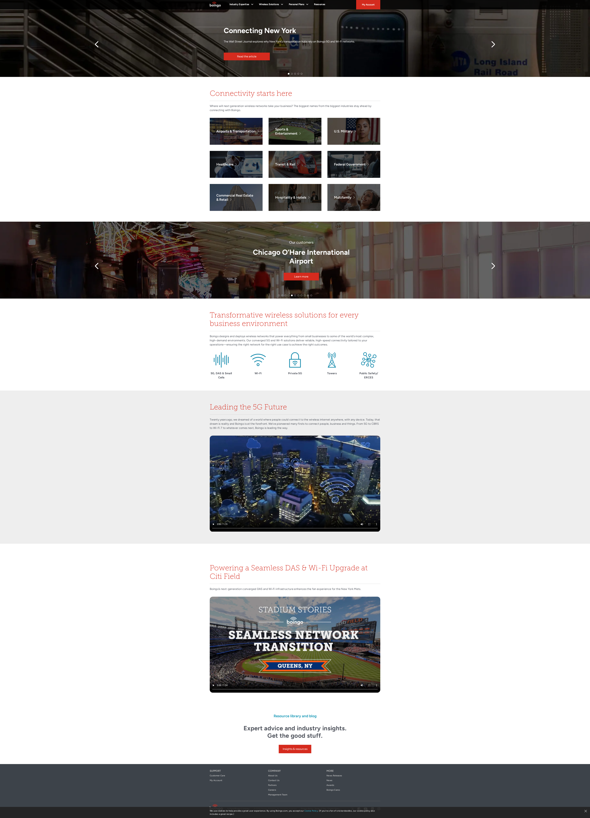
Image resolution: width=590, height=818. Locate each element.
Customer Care (217, 775)
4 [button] (298, 74)
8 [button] (301, 295)
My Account (368, 4)
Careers (272, 790)
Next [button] (493, 44)
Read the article (246, 56)
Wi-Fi (258, 373)
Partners (272, 785)
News (329, 780)
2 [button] (292, 74)
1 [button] (288, 74)
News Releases (334, 775)
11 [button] (311, 295)
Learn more (301, 276)
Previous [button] (96, 44)
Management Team (277, 794)
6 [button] (295, 295)
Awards (330, 785)
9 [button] (305, 295)
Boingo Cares (333, 790)
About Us (273, 775)
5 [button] (301, 74)
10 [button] (308, 295)
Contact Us (273, 780)
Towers (332, 373)
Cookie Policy (311, 811)
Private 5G (295, 373)
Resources (319, 4)
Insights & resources (295, 749)
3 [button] (295, 74)
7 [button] (298, 295)
